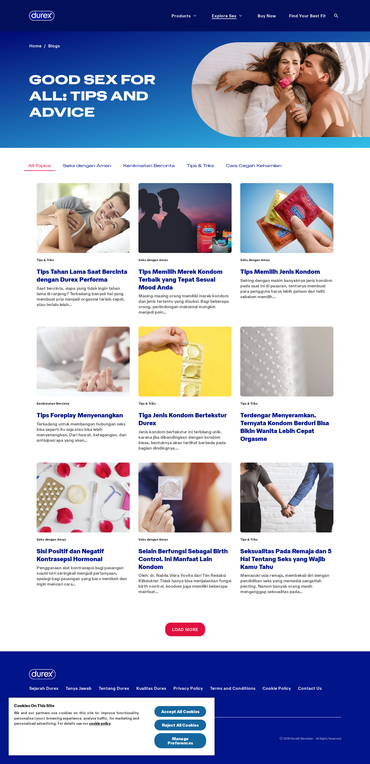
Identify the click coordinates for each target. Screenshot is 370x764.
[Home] (41, 16)
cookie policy (100, 723)
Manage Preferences (180, 740)
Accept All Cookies (180, 711)
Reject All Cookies (180, 724)
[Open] (336, 16)
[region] (112, 726)
